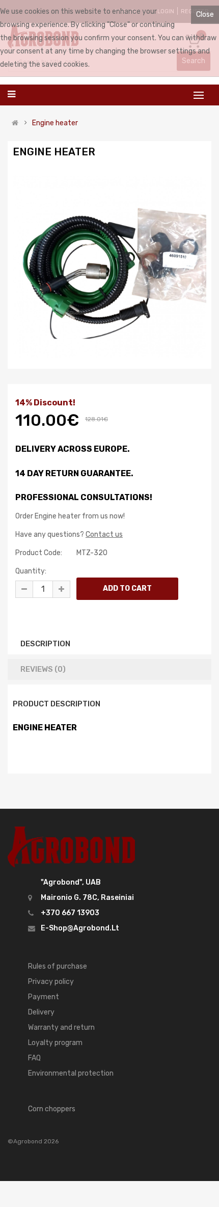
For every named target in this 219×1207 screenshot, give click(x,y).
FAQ (34, 1058)
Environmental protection (71, 1073)
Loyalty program (55, 1042)
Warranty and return (61, 1027)
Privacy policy (51, 981)
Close (205, 14)
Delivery (41, 1012)
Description (45, 643)
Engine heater (55, 123)
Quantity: (30, 571)
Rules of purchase (57, 966)
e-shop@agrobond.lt (80, 928)
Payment (43, 997)
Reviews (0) (43, 669)
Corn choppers (51, 1109)
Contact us (104, 534)
